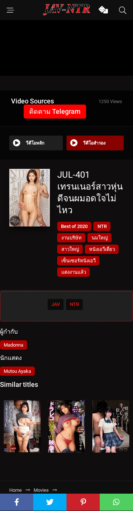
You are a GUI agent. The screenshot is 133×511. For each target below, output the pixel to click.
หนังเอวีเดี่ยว (102, 249)
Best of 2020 (74, 226)
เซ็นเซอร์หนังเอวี (78, 260)
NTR (102, 226)
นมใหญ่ (100, 238)
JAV (55, 304)
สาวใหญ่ (70, 249)
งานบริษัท (71, 238)
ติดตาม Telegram (55, 111)
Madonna (13, 345)
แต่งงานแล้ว (73, 272)
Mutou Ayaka (17, 371)
